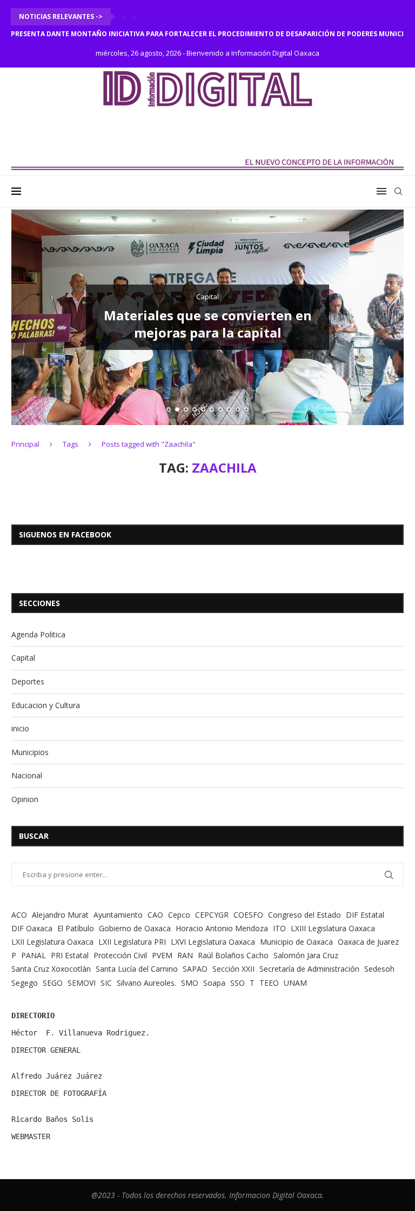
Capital (23, 657)
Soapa (214, 983)
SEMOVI (82, 983)
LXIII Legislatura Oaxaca (333, 928)
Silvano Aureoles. (146, 983)
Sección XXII (233, 969)
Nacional (26, 775)
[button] (123, 16)
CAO (155, 915)
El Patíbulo (75, 928)
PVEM (162, 955)
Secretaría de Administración (309, 969)
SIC (106, 983)
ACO (19, 915)
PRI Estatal (70, 955)
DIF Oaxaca (31, 928)
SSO (237, 983)
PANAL (33, 955)
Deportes (27, 681)
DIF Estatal (365, 915)
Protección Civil (120, 955)
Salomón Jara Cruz (305, 955)
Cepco (179, 915)
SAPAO (195, 969)
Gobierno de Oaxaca (135, 928)
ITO (279, 928)
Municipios (30, 752)
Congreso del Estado (304, 915)
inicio (20, 728)
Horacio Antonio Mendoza (222, 928)
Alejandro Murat (60, 915)
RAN (185, 955)
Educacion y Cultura (45, 705)
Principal (25, 444)
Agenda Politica (38, 634)
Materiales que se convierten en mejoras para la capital (208, 323)
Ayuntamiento (118, 915)
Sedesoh (379, 969)
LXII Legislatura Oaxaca (52, 942)
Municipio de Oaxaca (296, 942)
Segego (24, 983)
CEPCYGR (212, 915)
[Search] (398, 191)
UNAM (295, 983)
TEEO (269, 983)
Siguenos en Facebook (65, 534)
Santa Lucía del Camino (137, 969)
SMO (189, 983)
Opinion (24, 799)
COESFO (248, 915)
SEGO (53, 983)
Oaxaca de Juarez (368, 942)
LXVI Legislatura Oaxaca (213, 942)
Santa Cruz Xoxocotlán (51, 969)
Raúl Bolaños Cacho (233, 955)
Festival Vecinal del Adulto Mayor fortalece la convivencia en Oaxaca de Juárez (161, 33)
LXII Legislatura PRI (132, 942)
